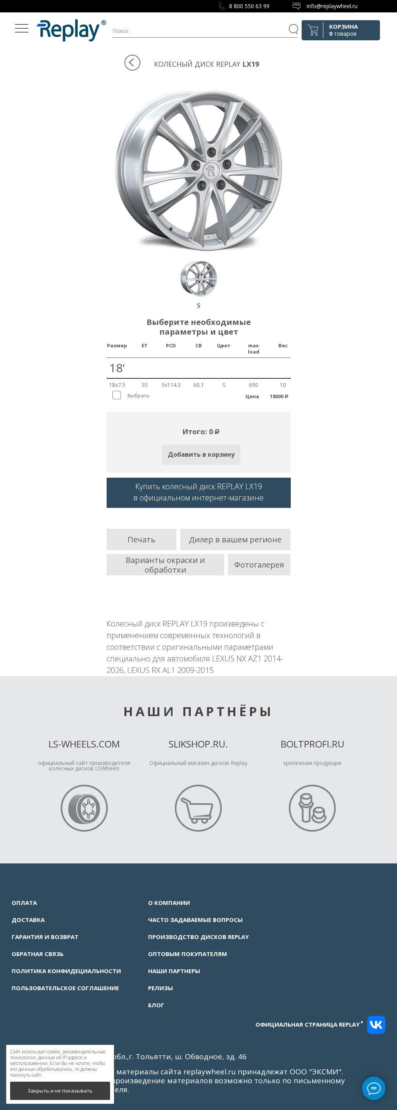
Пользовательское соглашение (65, 988)
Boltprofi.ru (312, 743)
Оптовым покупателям (187, 954)
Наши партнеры (174, 971)
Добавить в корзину (201, 454)
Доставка (28, 920)
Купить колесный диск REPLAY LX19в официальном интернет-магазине (198, 492)
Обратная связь (38, 954)
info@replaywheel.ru (332, 6)
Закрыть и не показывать (60, 1090)
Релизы (160, 988)
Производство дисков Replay (198, 937)
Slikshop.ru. (198, 743)
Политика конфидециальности (66, 971)
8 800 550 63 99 (249, 6)
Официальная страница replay (309, 1024)
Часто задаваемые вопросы (195, 920)
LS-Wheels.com (84, 743)
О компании (169, 902)
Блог (156, 1005)
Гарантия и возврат (45, 937)
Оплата (24, 902)
